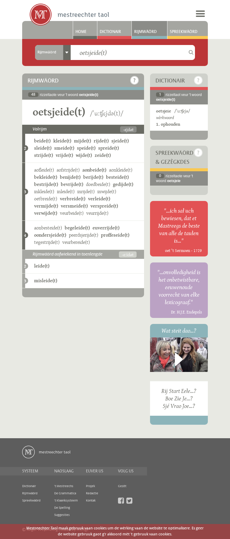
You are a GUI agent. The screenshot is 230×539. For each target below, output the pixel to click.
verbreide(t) (72, 198)
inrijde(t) (86, 191)
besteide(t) (117, 177)
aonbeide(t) (94, 169)
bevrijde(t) (72, 184)
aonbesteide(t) (48, 227)
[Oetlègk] (134, 80)
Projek (90, 486)
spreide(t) (108, 148)
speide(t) (86, 148)
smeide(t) (64, 148)
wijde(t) (84, 155)
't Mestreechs (63, 486)
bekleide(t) (45, 177)
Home (81, 31)
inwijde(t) (106, 191)
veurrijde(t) (97, 213)
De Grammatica (65, 493)
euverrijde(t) (106, 227)
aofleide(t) (44, 169)
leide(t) (41, 265)
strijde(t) (43, 155)
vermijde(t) (46, 205)
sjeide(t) (120, 140)
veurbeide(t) (72, 213)
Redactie (92, 493)
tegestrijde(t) (47, 242)
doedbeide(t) (98, 184)
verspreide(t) (104, 205)
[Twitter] (129, 501)
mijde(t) (82, 140)
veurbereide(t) (76, 242)
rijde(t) (101, 140)
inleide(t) (66, 191)
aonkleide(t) (120, 169)
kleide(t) (62, 140)
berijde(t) (93, 177)
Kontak (91, 500)
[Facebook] (121, 501)
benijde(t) (70, 177)
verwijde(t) (45, 213)
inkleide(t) (44, 191)
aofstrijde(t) (68, 169)
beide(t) (42, 140)
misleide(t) (45, 280)
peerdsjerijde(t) (83, 235)
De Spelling (62, 508)
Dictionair (110, 31)
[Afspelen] (178, 359)
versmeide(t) (74, 205)
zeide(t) (103, 155)
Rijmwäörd (145, 31)
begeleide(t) (77, 227)
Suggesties (62, 515)
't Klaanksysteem (66, 500)
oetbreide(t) (45, 198)
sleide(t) (43, 148)
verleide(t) (99, 198)
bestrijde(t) (46, 184)
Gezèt (122, 486)
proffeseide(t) (115, 235)
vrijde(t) (64, 155)
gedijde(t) (123, 184)
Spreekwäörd (183, 31)
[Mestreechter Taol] (69, 15)
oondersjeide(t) (50, 235)
